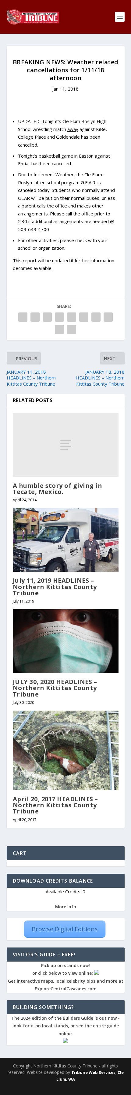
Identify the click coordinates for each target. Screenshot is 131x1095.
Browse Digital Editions (65, 929)
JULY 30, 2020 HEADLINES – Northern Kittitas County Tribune (55, 688)
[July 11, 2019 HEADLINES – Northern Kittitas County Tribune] (66, 540)
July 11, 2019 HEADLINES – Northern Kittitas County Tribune (55, 586)
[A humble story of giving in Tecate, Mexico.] (66, 445)
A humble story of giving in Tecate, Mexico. (57, 488)
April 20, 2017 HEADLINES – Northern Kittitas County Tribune (55, 805)
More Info (65, 907)
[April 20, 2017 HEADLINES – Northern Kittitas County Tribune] (66, 750)
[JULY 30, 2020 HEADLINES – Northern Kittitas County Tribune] (66, 641)
